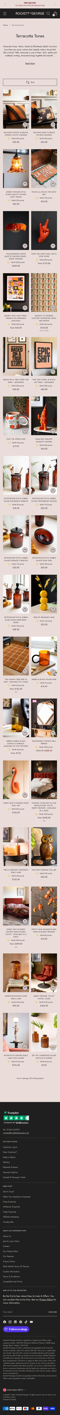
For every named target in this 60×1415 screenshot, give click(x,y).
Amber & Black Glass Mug (44, 679)
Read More (30, 63)
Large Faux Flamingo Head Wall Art (16, 804)
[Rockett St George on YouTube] (32, 1322)
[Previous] (5, 4)
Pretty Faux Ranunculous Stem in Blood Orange (44, 930)
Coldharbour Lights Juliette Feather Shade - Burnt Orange (16, 256)
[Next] (55, 4)
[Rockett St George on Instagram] (10, 1322)
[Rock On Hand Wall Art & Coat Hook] (44, 230)
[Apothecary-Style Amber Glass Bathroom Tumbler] (16, 475)
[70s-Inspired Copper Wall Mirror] (44, 718)
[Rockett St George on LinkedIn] (16, 1322)
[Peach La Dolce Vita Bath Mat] (44, 168)
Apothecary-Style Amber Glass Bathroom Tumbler (16, 499)
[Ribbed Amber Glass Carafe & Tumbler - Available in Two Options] (16, 718)
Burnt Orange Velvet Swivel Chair (44, 997)
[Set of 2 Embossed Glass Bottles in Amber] (44, 1032)
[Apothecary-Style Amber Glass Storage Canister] (16, 534)
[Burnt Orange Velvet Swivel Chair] (44, 972)
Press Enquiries (9, 1201)
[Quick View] (25, 1048)
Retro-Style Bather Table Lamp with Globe (16, 1056)
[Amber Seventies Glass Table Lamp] (16, 972)
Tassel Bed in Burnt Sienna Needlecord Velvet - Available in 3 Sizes (15, 933)
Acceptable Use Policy (12, 1281)
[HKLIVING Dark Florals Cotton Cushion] (44, 109)
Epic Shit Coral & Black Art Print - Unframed (44, 380)
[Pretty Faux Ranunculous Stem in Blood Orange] (44, 906)
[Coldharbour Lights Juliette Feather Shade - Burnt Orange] (16, 230)
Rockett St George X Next (14, 1177)
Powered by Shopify (9, 1399)
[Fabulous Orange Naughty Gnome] (44, 415)
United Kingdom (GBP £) (15, 1390)
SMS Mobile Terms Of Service (16, 1266)
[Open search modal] (48, 13)
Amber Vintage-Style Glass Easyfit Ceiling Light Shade (16, 194)
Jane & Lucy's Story (11, 1241)
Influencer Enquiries (11, 1206)
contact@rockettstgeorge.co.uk (16, 1132)
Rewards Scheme (10, 1167)
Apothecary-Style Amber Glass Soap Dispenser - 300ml (16, 620)
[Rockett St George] (30, 13)
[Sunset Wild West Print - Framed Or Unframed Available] (16, 292)
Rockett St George (22, 1395)
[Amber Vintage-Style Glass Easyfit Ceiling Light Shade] (16, 168)
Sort (32, 82)
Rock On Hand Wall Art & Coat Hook (44, 255)
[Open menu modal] (4, 13)
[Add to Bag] (25, 125)
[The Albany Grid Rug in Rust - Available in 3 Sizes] (16, 656)
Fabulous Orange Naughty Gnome (44, 440)
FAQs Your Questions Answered (16, 1196)
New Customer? (10, 1152)
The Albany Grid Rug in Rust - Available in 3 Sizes (16, 680)
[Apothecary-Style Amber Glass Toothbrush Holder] (44, 475)
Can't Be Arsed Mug (16, 439)
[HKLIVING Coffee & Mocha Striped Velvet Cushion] (16, 109)
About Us (7, 1236)
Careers (6, 1246)
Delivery (6, 1162)
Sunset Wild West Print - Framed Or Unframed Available (16, 318)
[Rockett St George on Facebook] (5, 1322)
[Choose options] (53, 246)
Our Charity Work (10, 1251)
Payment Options (10, 1172)
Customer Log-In (10, 1147)
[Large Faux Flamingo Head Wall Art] (16, 779)
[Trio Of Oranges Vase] (44, 594)
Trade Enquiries (9, 1211)
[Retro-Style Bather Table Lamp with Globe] (16, 1032)
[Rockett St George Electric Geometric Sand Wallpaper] (44, 292)
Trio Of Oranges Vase (44, 617)
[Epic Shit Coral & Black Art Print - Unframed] (44, 356)
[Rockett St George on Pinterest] (21, 1322)
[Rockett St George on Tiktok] (26, 1322)
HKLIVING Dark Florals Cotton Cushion (44, 133)
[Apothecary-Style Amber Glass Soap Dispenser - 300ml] (16, 594)
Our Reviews (8, 1256)
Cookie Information (11, 1271)
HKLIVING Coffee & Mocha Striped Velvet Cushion (16, 133)
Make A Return (9, 1157)
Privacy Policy (9, 1261)
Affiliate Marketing (11, 1216)
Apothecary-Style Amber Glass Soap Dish (44, 559)
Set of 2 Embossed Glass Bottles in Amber (44, 1056)
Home (5, 25)
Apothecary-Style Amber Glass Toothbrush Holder (44, 499)
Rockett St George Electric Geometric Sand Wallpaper (44, 318)
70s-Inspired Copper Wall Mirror (44, 742)
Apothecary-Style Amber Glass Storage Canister (16, 559)
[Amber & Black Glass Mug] (44, 656)
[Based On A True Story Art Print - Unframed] (16, 356)
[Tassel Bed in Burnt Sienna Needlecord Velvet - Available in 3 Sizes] (16, 906)
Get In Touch (8, 1191)
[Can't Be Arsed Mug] (16, 415)
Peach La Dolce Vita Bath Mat (44, 193)
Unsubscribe (8, 1221)
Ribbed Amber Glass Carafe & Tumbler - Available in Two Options (16, 743)
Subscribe (52, 1312)
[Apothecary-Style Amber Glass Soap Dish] (44, 534)
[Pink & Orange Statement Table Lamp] (16, 846)
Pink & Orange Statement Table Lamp (16, 871)
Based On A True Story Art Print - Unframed (16, 380)
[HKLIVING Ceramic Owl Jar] (44, 846)
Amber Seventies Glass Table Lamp (16, 997)
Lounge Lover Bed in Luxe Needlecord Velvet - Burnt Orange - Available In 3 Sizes (44, 807)
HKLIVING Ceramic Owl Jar (44, 870)
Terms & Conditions (11, 1276)
